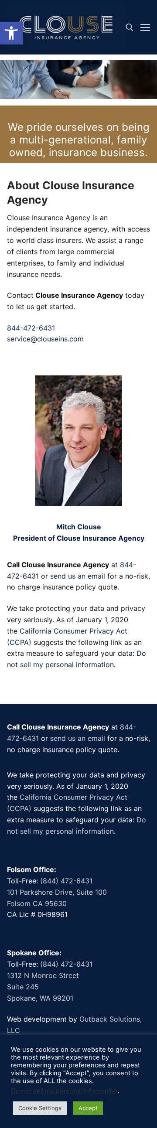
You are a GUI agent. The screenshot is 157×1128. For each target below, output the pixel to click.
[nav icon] (145, 27)
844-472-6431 (31, 328)
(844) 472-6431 (66, 880)
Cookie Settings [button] (39, 1107)
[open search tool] (129, 27)
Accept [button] (88, 1107)
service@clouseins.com (45, 338)
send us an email (77, 576)
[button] (11, 33)
